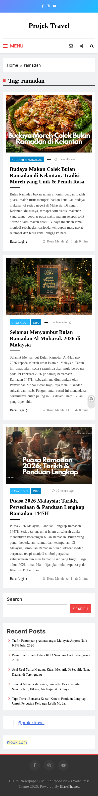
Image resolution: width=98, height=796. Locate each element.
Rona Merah (55, 241)
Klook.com (17, 742)
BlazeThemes (69, 786)
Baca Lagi (17, 241)
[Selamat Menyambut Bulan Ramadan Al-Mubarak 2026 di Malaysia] (49, 286)
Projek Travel (49, 25)
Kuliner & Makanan (27, 159)
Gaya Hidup (20, 322)
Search (14, 599)
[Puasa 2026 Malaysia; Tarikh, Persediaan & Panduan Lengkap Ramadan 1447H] (49, 455)
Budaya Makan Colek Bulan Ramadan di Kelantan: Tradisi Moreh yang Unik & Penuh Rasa (47, 175)
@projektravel (31, 722)
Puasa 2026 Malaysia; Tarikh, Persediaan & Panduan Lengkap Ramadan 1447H (47, 507)
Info (36, 322)
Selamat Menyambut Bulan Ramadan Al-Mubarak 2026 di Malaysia (45, 338)
